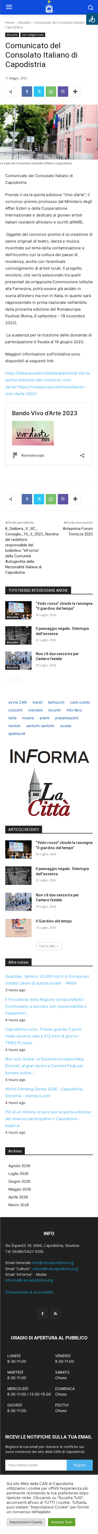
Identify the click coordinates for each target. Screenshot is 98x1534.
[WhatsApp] (51, 91)
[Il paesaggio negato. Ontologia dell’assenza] (18, 635)
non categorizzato (33, 35)
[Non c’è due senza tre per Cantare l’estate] (18, 660)
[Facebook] (27, 91)
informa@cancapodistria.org (29, 1280)
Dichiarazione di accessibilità (29, 1292)
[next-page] (17, 678)
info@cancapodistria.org (52, 1262)
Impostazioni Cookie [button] (26, 1522)
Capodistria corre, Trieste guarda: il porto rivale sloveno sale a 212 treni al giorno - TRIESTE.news (43, 1036)
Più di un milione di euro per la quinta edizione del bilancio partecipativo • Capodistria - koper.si (48, 1118)
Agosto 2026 (19, 1165)
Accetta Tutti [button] (61, 1522)
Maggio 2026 (19, 1189)
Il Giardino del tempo (54, 921)
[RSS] (55, 1313)
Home (9, 22)
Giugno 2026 (19, 1181)
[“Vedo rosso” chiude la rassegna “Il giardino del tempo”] (18, 610)
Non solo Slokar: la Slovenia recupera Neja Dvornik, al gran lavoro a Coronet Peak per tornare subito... (44, 1065)
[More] (75, 91)
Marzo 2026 (18, 1205)
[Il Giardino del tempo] (18, 928)
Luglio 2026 (18, 1173)
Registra (80, 1465)
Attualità (24, 22)
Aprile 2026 (18, 1197)
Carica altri (47, 946)
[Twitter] (39, 91)
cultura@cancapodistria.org (55, 1268)
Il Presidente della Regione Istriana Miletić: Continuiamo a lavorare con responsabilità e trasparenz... (46, 1006)
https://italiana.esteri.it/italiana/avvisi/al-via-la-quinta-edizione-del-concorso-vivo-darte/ (48, 380)
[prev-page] (8, 678)
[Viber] (63, 91)
